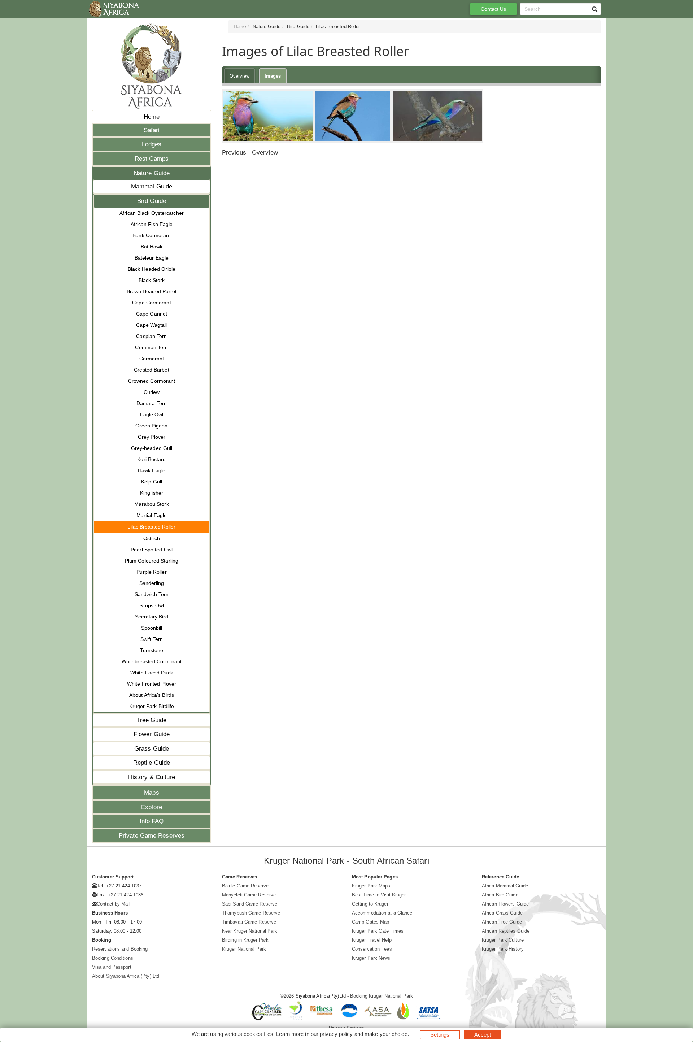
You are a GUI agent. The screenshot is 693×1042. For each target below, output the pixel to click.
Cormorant (151, 358)
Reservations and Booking (120, 949)
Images (273, 76)
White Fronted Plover (151, 684)
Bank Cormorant (151, 235)
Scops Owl (151, 605)
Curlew (152, 392)
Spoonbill (151, 628)
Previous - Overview (250, 152)
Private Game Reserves (151, 835)
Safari (152, 130)
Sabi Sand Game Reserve (249, 904)
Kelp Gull (151, 482)
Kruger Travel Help (372, 940)
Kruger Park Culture (503, 940)
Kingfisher (151, 493)
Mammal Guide (151, 186)
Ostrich (151, 538)
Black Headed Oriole (151, 269)
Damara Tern (151, 403)
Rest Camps (152, 158)
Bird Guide (151, 200)
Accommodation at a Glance (382, 913)
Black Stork (152, 280)
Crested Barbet (151, 370)
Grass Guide (151, 748)
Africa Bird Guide (500, 895)
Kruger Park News (371, 958)
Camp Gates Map (370, 922)
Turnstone (152, 650)
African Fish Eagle (152, 224)
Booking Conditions (112, 958)
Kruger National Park (244, 949)
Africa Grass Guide (502, 913)
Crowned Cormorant (151, 381)
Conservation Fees (372, 949)
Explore (151, 807)
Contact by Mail (113, 904)
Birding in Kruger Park (245, 940)
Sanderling (151, 583)
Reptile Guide (151, 762)
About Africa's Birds (151, 695)
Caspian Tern (151, 336)
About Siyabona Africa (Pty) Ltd (125, 976)
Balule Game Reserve (245, 886)
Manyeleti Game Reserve (249, 895)
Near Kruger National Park (250, 931)
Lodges (152, 144)
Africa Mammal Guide (505, 886)
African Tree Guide (502, 922)
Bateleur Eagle (152, 258)
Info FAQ (152, 821)
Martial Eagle (151, 515)
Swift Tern (151, 639)
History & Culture (151, 777)
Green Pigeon (151, 426)
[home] (113, 9)
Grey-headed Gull (152, 448)
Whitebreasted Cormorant (152, 661)
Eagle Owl (152, 414)
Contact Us (493, 9)
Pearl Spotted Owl (152, 549)
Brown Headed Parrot (152, 291)
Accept (482, 1035)
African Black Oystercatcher (151, 213)
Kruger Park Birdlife (151, 706)
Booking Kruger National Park (381, 996)
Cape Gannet (151, 314)
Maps (151, 792)
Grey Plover (151, 437)
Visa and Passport (111, 967)
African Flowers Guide (505, 904)
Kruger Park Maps (371, 886)
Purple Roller (151, 572)
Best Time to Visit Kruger (379, 895)
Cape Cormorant (151, 302)
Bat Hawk (152, 246)
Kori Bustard (151, 459)
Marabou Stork (151, 504)
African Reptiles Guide (505, 931)
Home (152, 116)
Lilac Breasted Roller (151, 527)
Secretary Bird (151, 617)
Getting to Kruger (370, 904)
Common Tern (151, 347)
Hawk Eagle (151, 470)
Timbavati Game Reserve (249, 922)
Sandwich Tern (152, 594)
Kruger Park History (503, 949)
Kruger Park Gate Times (378, 931)
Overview (239, 76)
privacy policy (336, 1034)
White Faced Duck (151, 673)
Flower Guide (152, 734)
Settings (440, 1035)
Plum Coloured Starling (151, 561)
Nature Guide (152, 173)
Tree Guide (152, 720)
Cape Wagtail (151, 325)
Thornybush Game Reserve (251, 913)
